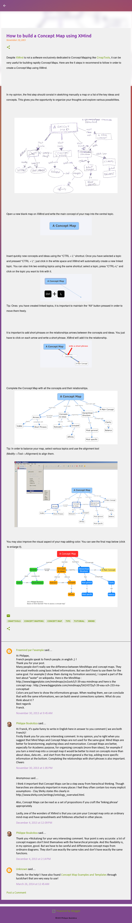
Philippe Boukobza (27, 723)
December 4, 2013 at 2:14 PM (33, 859)
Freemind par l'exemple (30, 650)
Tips (68, 621)
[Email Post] (8, 617)
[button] (8, 47)
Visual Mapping (27, 5)
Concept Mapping (34, 621)
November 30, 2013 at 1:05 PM (34, 768)
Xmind (91, 621)
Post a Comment (16, 892)
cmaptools (14, 621)
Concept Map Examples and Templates (84, 874)
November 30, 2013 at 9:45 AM (34, 713)
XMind (19, 57)
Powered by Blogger (68, 911)
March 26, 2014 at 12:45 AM (32, 884)
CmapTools (103, 57)
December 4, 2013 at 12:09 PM (34, 822)
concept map (54, 621)
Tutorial (79, 621)
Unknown (21, 869)
